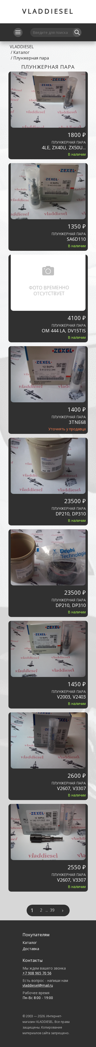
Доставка (31, 948)
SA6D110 (76, 239)
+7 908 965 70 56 (37, 973)
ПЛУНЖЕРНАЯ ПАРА (68, 142)
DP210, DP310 (71, 514)
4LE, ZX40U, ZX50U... (64, 148)
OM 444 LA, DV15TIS (64, 331)
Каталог (21, 52)
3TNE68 (77, 422)
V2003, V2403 (71, 697)
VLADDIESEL (48, 11)
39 (52, 910)
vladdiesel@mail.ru (38, 985)
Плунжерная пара (31, 58)
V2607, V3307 (71, 788)
